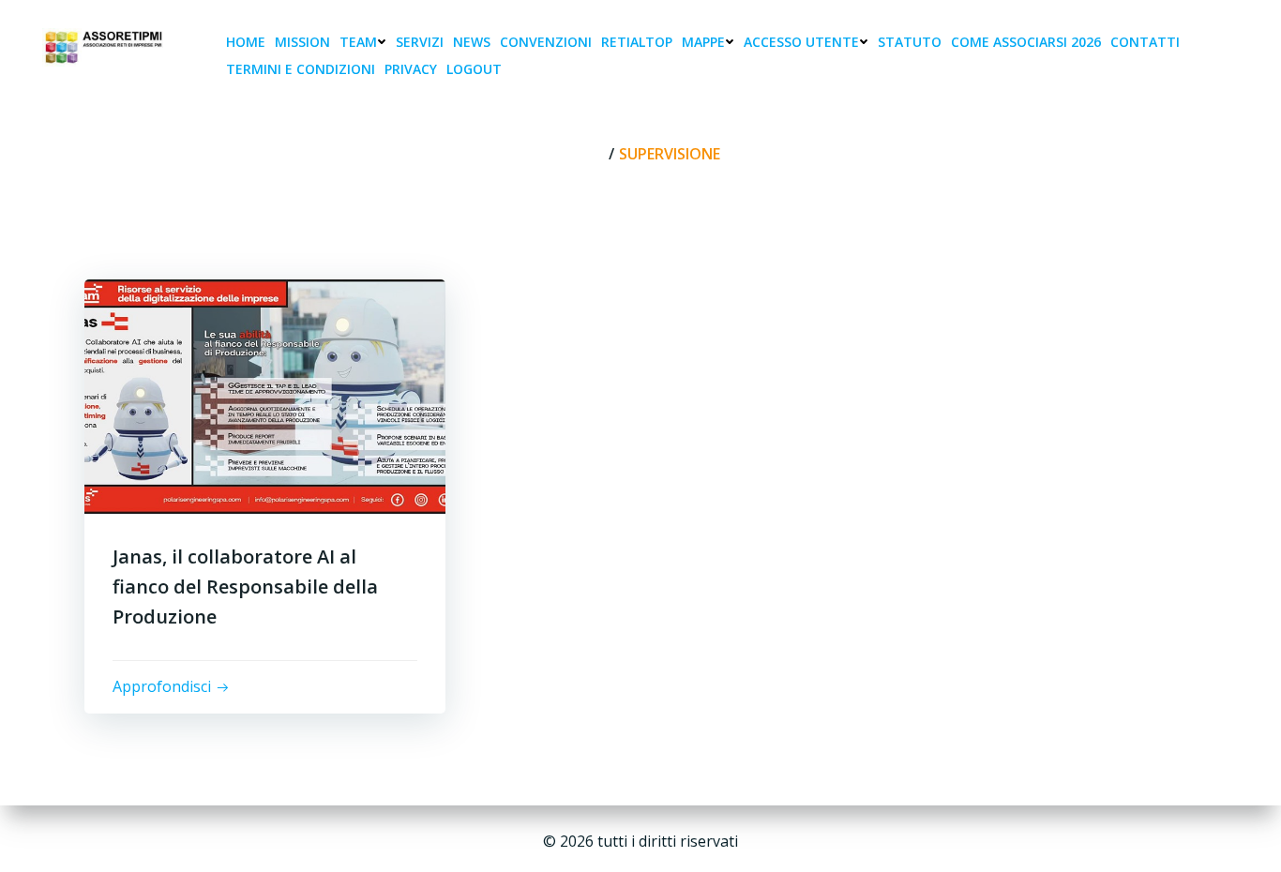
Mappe (703, 42)
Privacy (410, 69)
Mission (302, 42)
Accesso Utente (801, 42)
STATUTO (910, 42)
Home (245, 42)
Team (358, 42)
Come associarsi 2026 (1026, 42)
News (471, 42)
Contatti (1145, 42)
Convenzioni (546, 42)
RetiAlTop (636, 42)
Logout (474, 69)
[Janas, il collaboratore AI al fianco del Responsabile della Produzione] (264, 394)
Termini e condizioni (300, 69)
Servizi (420, 42)
